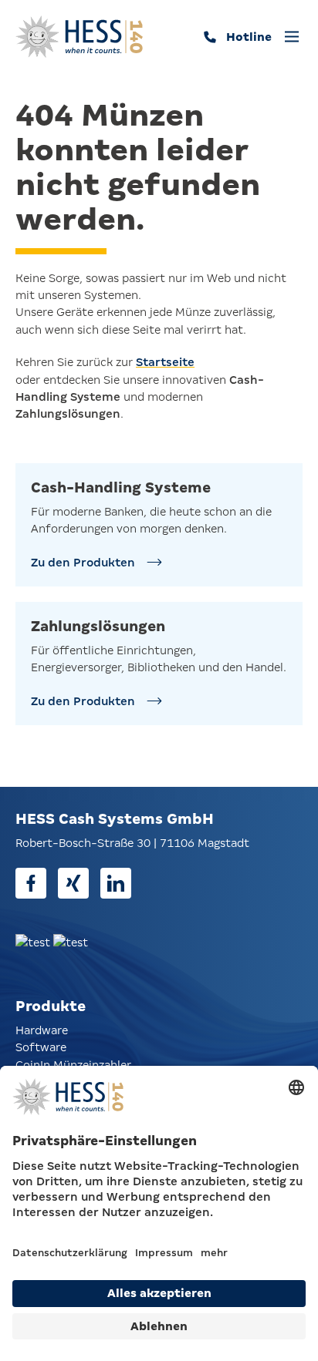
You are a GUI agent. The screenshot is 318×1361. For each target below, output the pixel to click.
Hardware (41, 1030)
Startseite (165, 362)
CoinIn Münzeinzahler (73, 1065)
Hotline (249, 37)
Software (40, 1047)
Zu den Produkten (83, 562)
